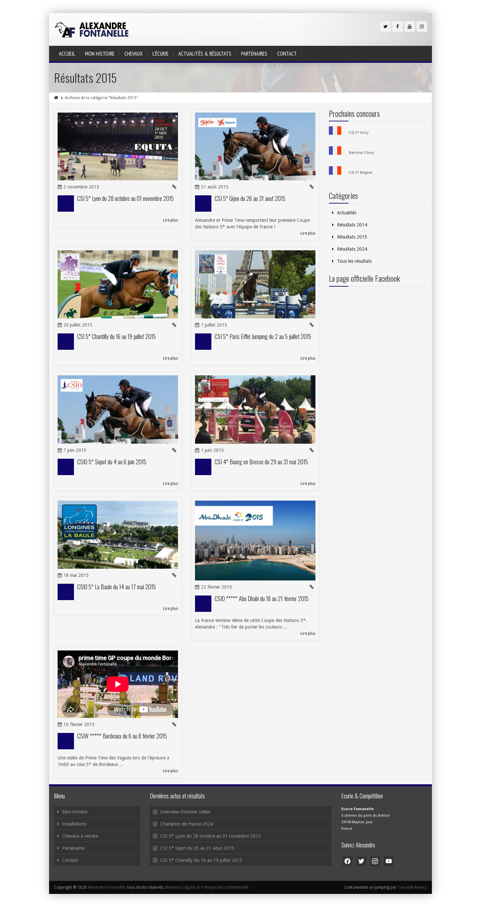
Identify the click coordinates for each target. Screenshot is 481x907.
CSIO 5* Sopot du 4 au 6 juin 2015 (111, 461)
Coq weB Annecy (412, 887)
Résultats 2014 (352, 224)
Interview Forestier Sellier (185, 811)
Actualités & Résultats (204, 53)
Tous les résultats (354, 261)
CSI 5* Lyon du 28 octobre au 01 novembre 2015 (125, 198)
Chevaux (133, 53)
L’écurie (160, 53)
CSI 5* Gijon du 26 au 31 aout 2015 (250, 198)
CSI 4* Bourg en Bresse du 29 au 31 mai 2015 (261, 461)
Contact (287, 53)
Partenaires (254, 53)
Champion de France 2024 (186, 824)
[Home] (56, 98)
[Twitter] (385, 26)
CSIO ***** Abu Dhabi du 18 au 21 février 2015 (262, 598)
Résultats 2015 (352, 237)
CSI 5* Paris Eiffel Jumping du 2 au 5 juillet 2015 (263, 336)
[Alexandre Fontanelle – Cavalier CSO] (91, 29)
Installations (74, 824)
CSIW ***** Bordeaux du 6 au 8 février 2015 (122, 736)
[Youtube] (409, 26)
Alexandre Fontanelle (106, 887)
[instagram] (422, 26)
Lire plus (170, 220)
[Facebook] (397, 26)
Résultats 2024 (352, 249)
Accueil (67, 53)
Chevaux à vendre (80, 836)
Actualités (346, 212)
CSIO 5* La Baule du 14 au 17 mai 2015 (116, 586)
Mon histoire (100, 53)
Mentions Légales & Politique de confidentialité (206, 887)
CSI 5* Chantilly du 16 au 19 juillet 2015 (116, 336)
